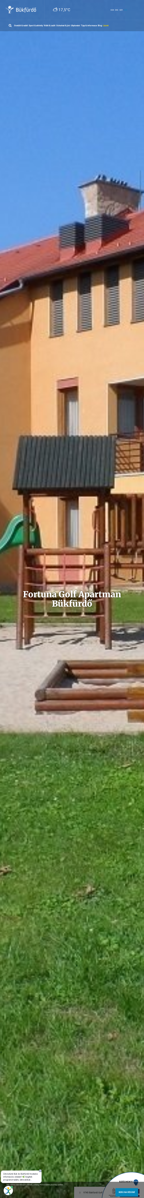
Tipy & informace (89, 25)
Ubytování (75, 25)
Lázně (106, 25)
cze (125, 10)
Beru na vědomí (127, 1192)
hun (112, 10)
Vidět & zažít (49, 25)
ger (121, 10)
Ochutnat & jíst (63, 25)
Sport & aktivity (36, 25)
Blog (100, 25)
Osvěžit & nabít (21, 25)
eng (116, 10)
